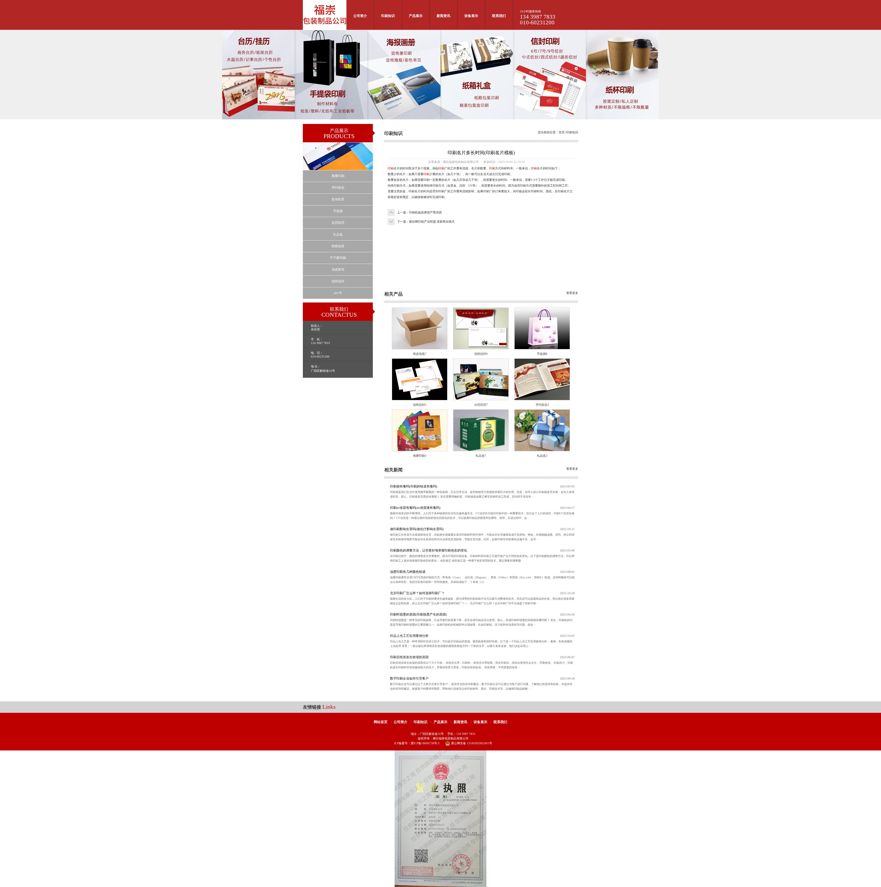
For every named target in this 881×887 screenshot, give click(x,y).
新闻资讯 (443, 16)
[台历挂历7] (480, 399)
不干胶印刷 (338, 258)
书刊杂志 (338, 187)
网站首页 (381, 722)
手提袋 (338, 211)
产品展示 (416, 16)
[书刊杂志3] (542, 399)
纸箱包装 (338, 246)
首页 (562, 132)
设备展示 (471, 16)
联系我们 (499, 16)
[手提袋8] (542, 348)
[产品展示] (338, 169)
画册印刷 (338, 176)
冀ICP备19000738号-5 (425, 743)
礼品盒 (338, 234)
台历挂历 (338, 222)
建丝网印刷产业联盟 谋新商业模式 (431, 221)
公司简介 (360, 16)
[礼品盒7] (480, 450)
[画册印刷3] (419, 450)
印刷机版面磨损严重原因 (425, 212)
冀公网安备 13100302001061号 (471, 743)
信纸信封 (338, 281)
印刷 (391, 168)
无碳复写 (338, 269)
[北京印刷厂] (324, 29)
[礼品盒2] (542, 450)
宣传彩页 (338, 199)
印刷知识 (388, 16)
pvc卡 (338, 293)
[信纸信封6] (480, 348)
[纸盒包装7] (419, 348)
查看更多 (572, 293)
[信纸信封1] (419, 399)
